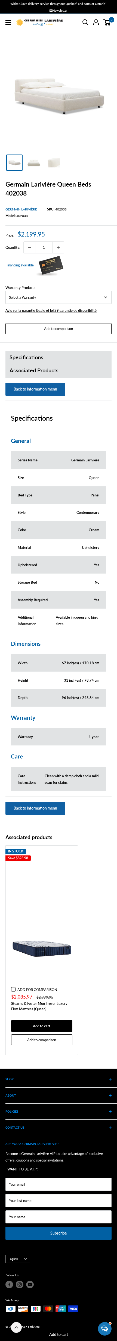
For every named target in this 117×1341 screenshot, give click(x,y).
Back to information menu (35, 389)
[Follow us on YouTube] (30, 1284)
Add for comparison (37, 989)
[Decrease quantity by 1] (29, 247)
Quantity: (12, 247)
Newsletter (60, 10)
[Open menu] (8, 22)
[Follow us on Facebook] (9, 1284)
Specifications (26, 357)
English (13, 1259)
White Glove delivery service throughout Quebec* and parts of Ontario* (58, 3)
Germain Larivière (21, 209)
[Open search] (85, 22)
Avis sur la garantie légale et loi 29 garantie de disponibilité (51, 310)
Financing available (19, 265)
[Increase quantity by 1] (58, 247)
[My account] (96, 22)
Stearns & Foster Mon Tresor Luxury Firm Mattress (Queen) (39, 1006)
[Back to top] (16, 1327)
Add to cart (58, 1334)
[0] (107, 22)
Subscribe (58, 1233)
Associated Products (34, 370)
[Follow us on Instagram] (19, 1284)
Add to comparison (58, 328)
